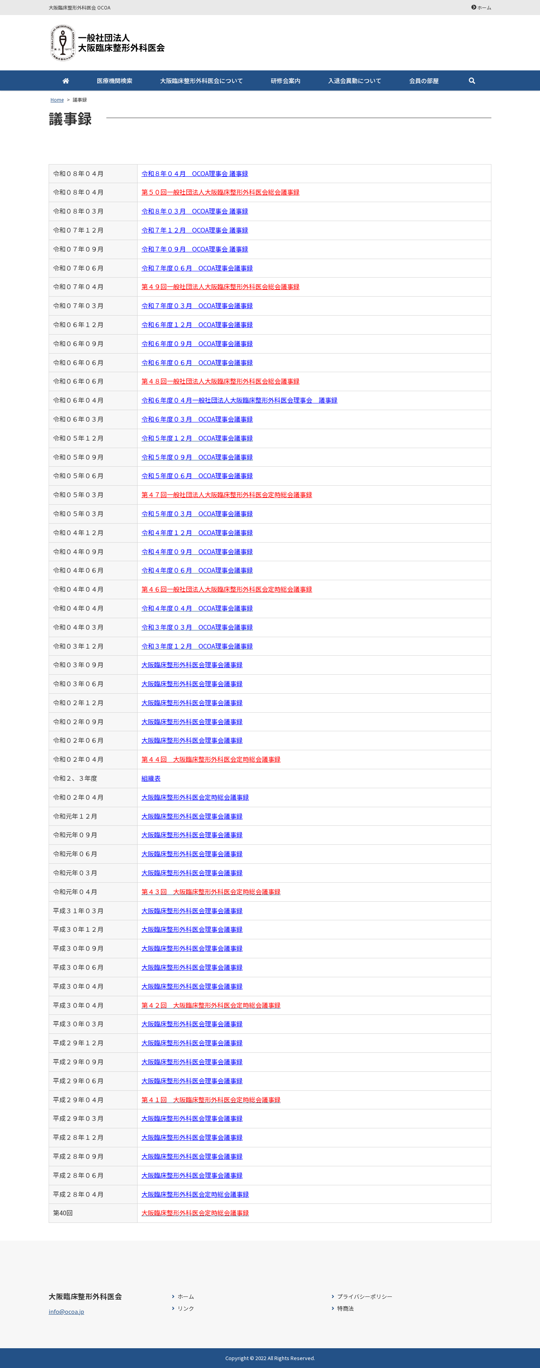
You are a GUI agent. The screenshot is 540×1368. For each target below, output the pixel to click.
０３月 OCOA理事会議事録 (213, 305)
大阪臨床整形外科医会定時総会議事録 (195, 797)
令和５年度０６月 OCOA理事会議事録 (197, 475)
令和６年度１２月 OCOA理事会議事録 (197, 324)
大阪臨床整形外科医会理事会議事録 (192, 664)
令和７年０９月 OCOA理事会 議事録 (195, 249)
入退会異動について (354, 80)
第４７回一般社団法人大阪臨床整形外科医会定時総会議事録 (227, 494)
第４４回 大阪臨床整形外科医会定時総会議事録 (211, 759)
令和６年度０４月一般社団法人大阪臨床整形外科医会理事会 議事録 (240, 400)
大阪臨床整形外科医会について (201, 80)
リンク (185, 1308)
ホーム (484, 7)
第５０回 (154, 192)
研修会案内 (285, 80)
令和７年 (154, 305)
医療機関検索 (114, 80)
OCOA (206, 532)
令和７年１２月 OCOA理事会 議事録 (195, 230)
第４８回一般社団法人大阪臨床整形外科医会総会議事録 (221, 381)
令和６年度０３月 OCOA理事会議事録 (197, 419)
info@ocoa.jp (66, 1311)
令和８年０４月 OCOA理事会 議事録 (195, 173)
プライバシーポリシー (365, 1296)
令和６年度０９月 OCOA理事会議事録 (197, 343)
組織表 (151, 778)
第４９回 (154, 286)
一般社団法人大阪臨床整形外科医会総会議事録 (233, 192)
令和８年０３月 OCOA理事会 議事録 (195, 211)
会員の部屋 (424, 80)
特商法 (345, 1308)
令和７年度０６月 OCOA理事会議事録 (197, 267)
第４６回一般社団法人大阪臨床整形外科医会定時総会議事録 (227, 589)
